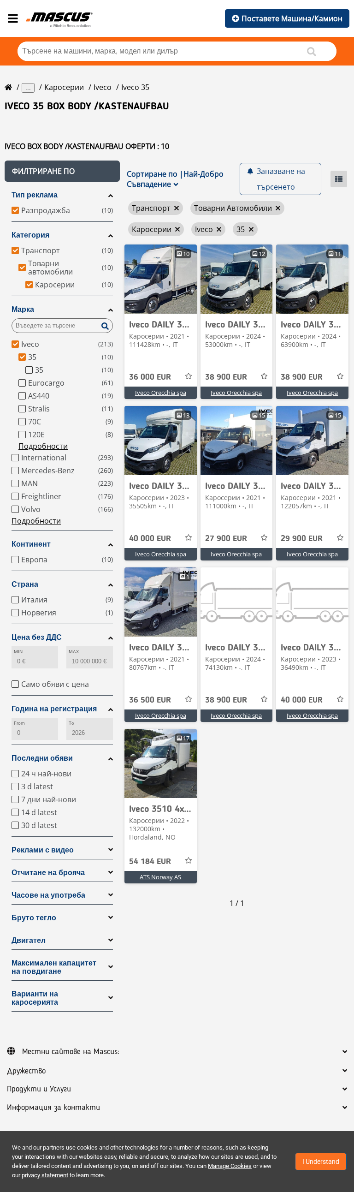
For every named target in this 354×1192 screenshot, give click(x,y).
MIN (18, 651)
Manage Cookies (230, 1165)
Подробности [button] (43, 446)
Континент (31, 544)
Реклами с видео (43, 850)
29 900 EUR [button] (302, 539)
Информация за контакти (53, 1107)
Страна (25, 584)
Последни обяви (42, 758)
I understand (320, 1161)
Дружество (26, 1071)
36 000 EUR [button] (150, 377)
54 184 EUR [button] (150, 862)
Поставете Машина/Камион (292, 18)
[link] (160, 279)
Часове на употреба (48, 895)
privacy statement (45, 1175)
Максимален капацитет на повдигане (54, 967)
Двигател (29, 940)
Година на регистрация (54, 709)
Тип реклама (35, 195)
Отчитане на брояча (48, 872)
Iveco (103, 87)
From (19, 723)
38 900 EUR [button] (226, 377)
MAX (74, 651)
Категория (30, 235)
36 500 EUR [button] (150, 700)
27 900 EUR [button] (226, 539)
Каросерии (64, 87)
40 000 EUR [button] (150, 539)
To (71, 723)
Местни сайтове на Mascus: (70, 1052)
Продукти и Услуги (39, 1089)
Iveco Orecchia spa (160, 392)
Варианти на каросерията (35, 998)
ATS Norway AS (160, 877)
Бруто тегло (34, 918)
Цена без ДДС (37, 637)
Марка (23, 309)
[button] (62, 171)
